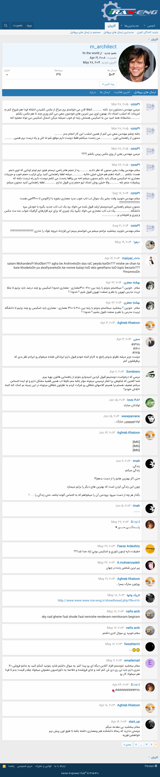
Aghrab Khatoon (128, 322)
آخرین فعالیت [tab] (122, 92)
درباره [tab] (93, 92)
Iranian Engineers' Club (80, 773)
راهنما (11, 766)
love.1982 (133, 400)
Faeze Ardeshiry (128, 546)
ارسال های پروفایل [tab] (145, 92)
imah (136, 461)
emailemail (132, 660)
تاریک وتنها (133, 595)
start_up (134, 721)
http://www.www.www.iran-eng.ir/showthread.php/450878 (99, 600)
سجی (136, 339)
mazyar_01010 (131, 258)
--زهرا (137, 242)
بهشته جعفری (132, 282)
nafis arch (133, 611)
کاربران (112, 25)
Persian (150, 766)
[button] (144, 26)
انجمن (151, 25)
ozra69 (135, 104)
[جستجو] (6, 26)
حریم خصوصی (24, 766)
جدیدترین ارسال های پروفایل (119, 32)
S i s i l (135, 522)
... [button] (141, 745)
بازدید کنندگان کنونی (147, 32)
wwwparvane (131, 416)
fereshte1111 (132, 644)
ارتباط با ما (59, 766)
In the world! (90, 53)
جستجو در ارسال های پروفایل (85, 32)
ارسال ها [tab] (105, 92)
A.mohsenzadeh (128, 562)
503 (112, 74)
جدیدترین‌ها (131, 25)
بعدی (128, 745)
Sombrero (133, 371)
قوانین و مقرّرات (43, 766)
